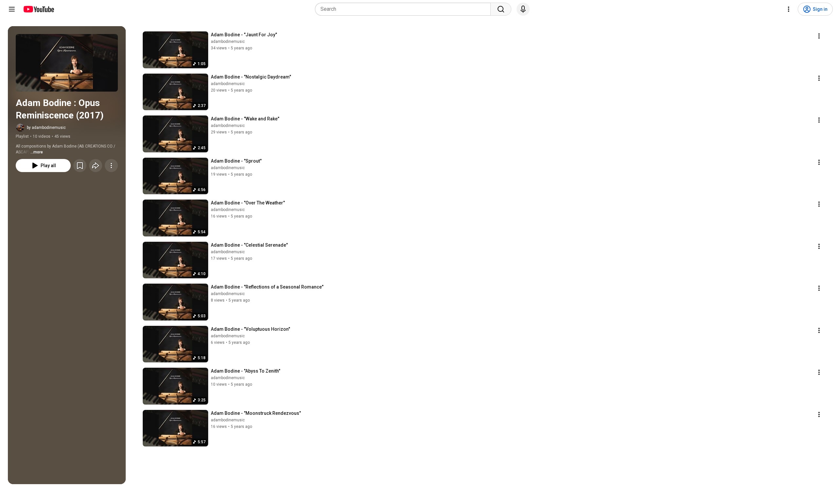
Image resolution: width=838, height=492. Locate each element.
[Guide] (12, 9)
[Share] (95, 165)
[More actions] (111, 165)
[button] (67, 63)
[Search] (500, 9)
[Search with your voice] (523, 9)
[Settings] (788, 9)
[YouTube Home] (38, 9)
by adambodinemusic (46, 127)
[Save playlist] (79, 165)
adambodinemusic (228, 41)
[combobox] (404, 9)
